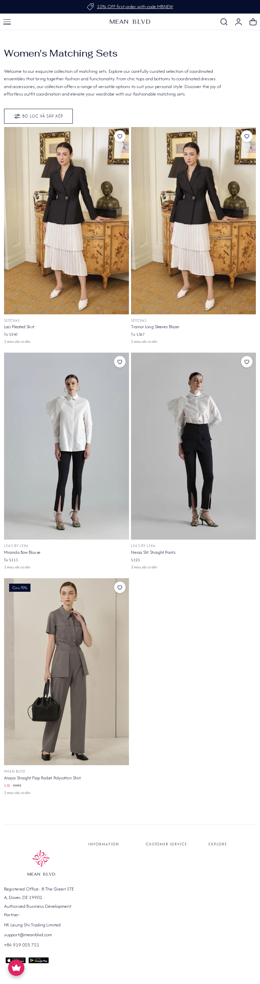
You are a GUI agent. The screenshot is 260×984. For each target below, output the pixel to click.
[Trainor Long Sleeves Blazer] (193, 220)
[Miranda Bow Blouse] (66, 446)
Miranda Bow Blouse (22, 552)
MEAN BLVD (14, 771)
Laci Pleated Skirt (19, 327)
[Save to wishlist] (120, 136)
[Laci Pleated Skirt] (66, 220)
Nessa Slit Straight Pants (153, 552)
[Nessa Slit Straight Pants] (193, 446)
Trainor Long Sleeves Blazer (155, 327)
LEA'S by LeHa (16, 545)
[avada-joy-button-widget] (16, 968)
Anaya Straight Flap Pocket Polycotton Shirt (42, 778)
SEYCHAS (12, 320)
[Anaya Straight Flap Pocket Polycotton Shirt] (66, 672)
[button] (7, 21)
